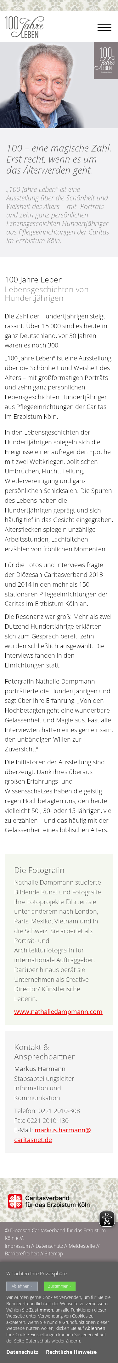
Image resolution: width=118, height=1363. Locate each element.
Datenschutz (49, 1245)
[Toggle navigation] (105, 24)
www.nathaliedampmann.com (58, 1011)
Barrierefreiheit (22, 1253)
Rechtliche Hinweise (71, 1351)
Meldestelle (82, 1245)
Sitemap (54, 1253)
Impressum (17, 1245)
